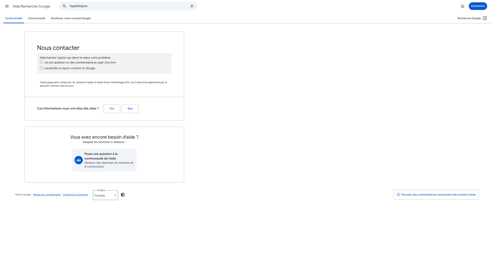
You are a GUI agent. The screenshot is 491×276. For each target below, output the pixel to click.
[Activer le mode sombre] (122, 194)
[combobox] (129, 6)
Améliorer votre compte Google (71, 18)
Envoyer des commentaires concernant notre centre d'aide (438, 194)
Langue (101, 190)
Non (130, 108)
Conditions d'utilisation (75, 194)
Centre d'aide (13, 18)
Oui (112, 108)
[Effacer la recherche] (191, 6)
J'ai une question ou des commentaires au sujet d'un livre (80, 62)
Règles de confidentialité (47, 194)
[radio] (41, 62)
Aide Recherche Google (31, 6)
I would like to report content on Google (69, 68)
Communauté (36, 18)
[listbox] (105, 195)
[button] (7, 6)
